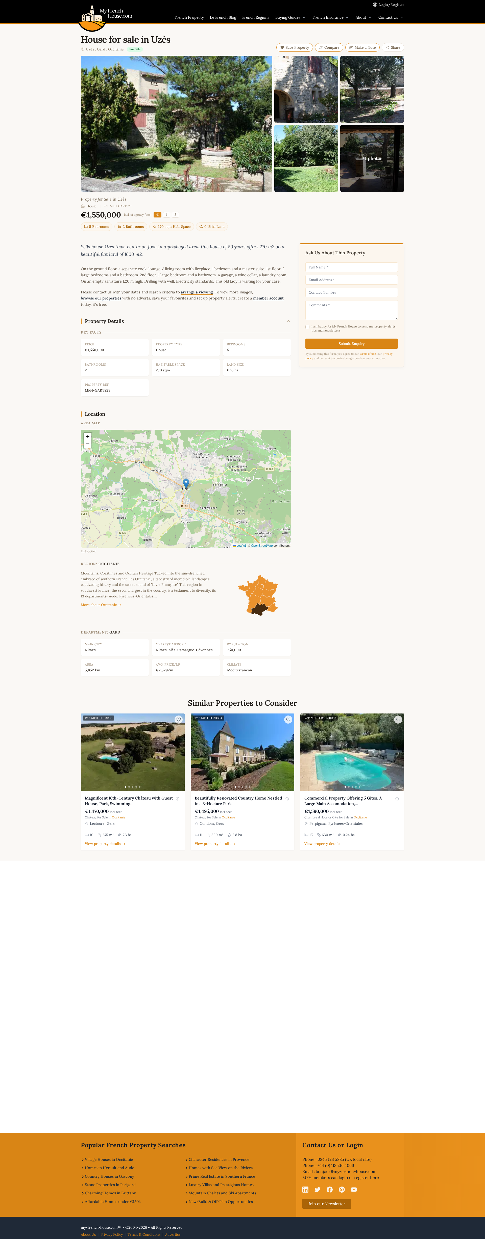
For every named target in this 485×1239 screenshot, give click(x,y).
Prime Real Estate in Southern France (222, 1176)
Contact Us (388, 17)
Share (395, 47)
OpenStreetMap (262, 545)
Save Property (297, 47)
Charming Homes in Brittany (110, 1193)
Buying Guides (287, 17)
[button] (186, 483)
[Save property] (179, 719)
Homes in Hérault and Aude (109, 1167)
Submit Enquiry (352, 343)
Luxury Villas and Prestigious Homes (221, 1184)
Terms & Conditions (144, 1234)
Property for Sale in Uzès (103, 199)
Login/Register (391, 4)
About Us (88, 1234)
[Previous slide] (85, 752)
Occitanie (116, 49)
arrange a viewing (197, 292)
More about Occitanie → (101, 604)
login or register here (359, 1177)
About (361, 17)
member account (268, 298)
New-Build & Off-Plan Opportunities (221, 1201)
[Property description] (178, 799)
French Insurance (328, 17)
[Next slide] (180, 752)
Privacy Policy (112, 1234)
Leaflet (241, 545)
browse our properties (101, 298)
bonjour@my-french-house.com (346, 1171)
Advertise (173, 1234)
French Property (189, 17)
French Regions (255, 17)
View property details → (105, 843)
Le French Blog (223, 17)
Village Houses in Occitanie (109, 1159)
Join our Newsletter (326, 1203)
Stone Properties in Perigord (110, 1184)
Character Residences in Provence (219, 1159)
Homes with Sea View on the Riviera (221, 1167)
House (91, 206)
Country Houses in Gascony (109, 1176)
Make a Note (365, 47)
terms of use (368, 353)
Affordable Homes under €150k (113, 1201)
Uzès (90, 49)
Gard (101, 49)
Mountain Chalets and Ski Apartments (222, 1193)
